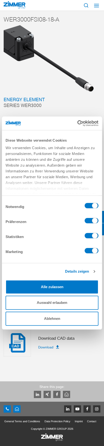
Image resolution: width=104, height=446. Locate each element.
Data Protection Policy (57, 421)
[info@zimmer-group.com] (17, 409)
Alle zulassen (52, 287)
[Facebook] (56, 394)
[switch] (91, 222)
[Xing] (47, 394)
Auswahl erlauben (52, 302)
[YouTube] (77, 409)
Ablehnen (52, 318)
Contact (91, 421)
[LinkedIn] (37, 394)
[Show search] (86, 5)
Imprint (79, 421)
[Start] (14, 5)
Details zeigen (77, 271)
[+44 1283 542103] (7, 409)
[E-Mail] (66, 394)
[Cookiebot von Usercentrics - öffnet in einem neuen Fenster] (77, 123)
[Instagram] (96, 409)
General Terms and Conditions (22, 421)
